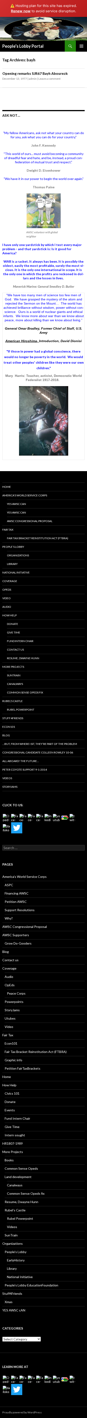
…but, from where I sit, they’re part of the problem (39, 744)
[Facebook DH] (40, 817)
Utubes (10, 1018)
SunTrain (13, 675)
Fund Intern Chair (20, 641)
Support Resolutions (20, 910)
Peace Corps (16, 993)
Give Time (13, 632)
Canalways (15, 684)
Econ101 (8, 726)
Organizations (18, 555)
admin (33, 78)
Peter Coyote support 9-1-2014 (24, 769)
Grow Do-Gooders (18, 943)
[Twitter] (16, 827)
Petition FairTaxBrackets (22, 1068)
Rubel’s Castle (12, 701)
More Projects (13, 666)
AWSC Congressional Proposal (29, 521)
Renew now (21, 11)
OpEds (6, 589)
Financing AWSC (17, 893)
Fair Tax (7, 529)
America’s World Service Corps (24, 495)
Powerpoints (14, 1002)
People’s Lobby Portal (23, 46)
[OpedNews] (6, 817)
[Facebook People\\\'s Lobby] (23, 817)
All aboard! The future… (20, 761)
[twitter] (73, 817)
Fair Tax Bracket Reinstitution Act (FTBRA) (37, 538)
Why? (9, 918)
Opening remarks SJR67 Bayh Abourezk (35, 73)
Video (6, 598)
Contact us (15, 649)
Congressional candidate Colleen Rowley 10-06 (37, 752)
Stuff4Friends (12, 718)
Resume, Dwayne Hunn (23, 658)
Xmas (9, 1302)
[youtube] (56, 817)
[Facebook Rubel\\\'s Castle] (31, 817)
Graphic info (13, 1060)
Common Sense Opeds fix (25, 692)
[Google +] (65, 817)
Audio (6, 606)
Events (10, 1110)
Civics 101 (12, 1093)
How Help (9, 615)
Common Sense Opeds (21, 1168)
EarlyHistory (16, 1260)
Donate (12, 624)
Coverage (9, 581)
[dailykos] (6, 828)
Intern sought (15, 1135)
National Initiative (16, 572)
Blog (6, 735)
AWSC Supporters (15, 935)
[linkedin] (48, 817)
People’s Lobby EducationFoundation (31, 1285)
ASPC (9, 885)
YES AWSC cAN (16, 504)
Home (6, 486)
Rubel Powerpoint (20, 709)
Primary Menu (81, 46)
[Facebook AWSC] (15, 817)
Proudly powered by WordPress (22, 1412)
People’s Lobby (13, 546)
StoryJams (9, 786)
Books (9, 1160)
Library (12, 564)
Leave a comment (50, 78)
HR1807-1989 (12, 1143)
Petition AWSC (16, 902)
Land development (18, 1177)
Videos (7, 778)
